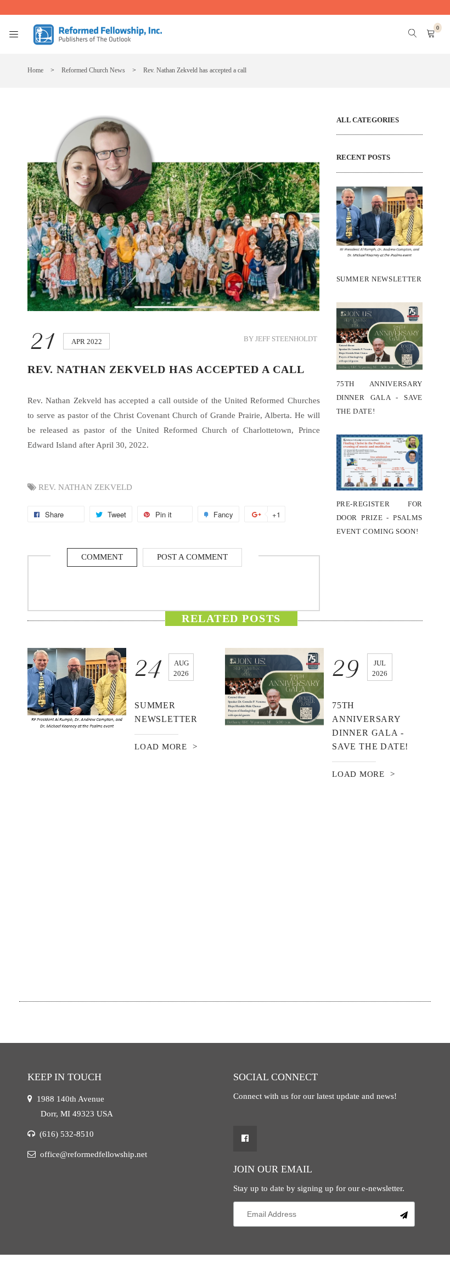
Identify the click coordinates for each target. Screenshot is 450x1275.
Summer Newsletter (379, 279)
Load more (160, 746)
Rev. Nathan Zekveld (85, 487)
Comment (102, 556)
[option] (126, 701)
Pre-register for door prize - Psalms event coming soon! (379, 517)
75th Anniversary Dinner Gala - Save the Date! (379, 397)
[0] (430, 34)
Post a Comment (192, 556)
